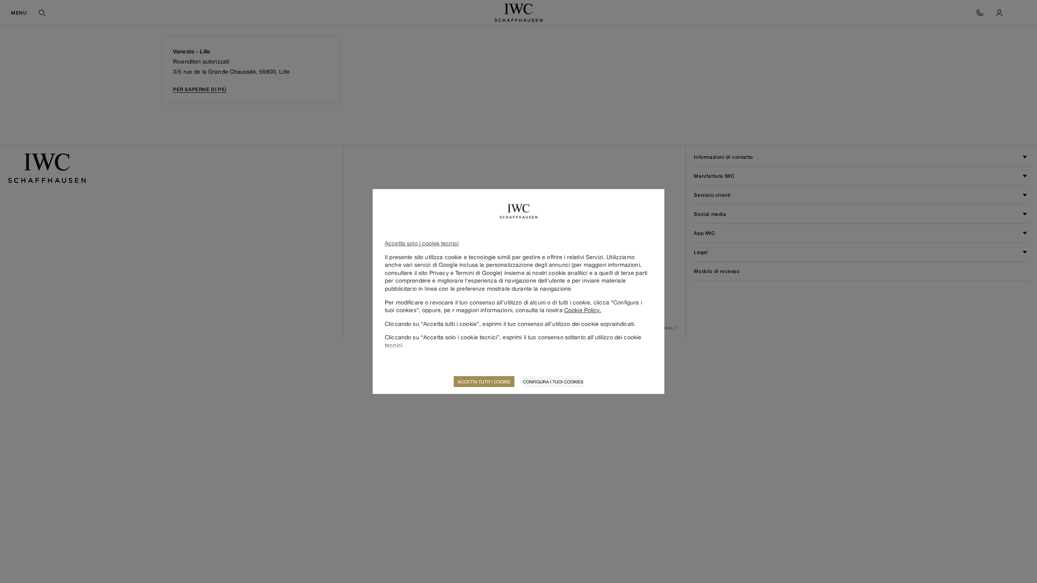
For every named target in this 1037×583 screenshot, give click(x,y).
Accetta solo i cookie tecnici (422, 243)
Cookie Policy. (582, 309)
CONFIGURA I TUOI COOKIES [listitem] (553, 381)
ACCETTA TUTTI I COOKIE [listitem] (484, 381)
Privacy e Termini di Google (465, 272)
